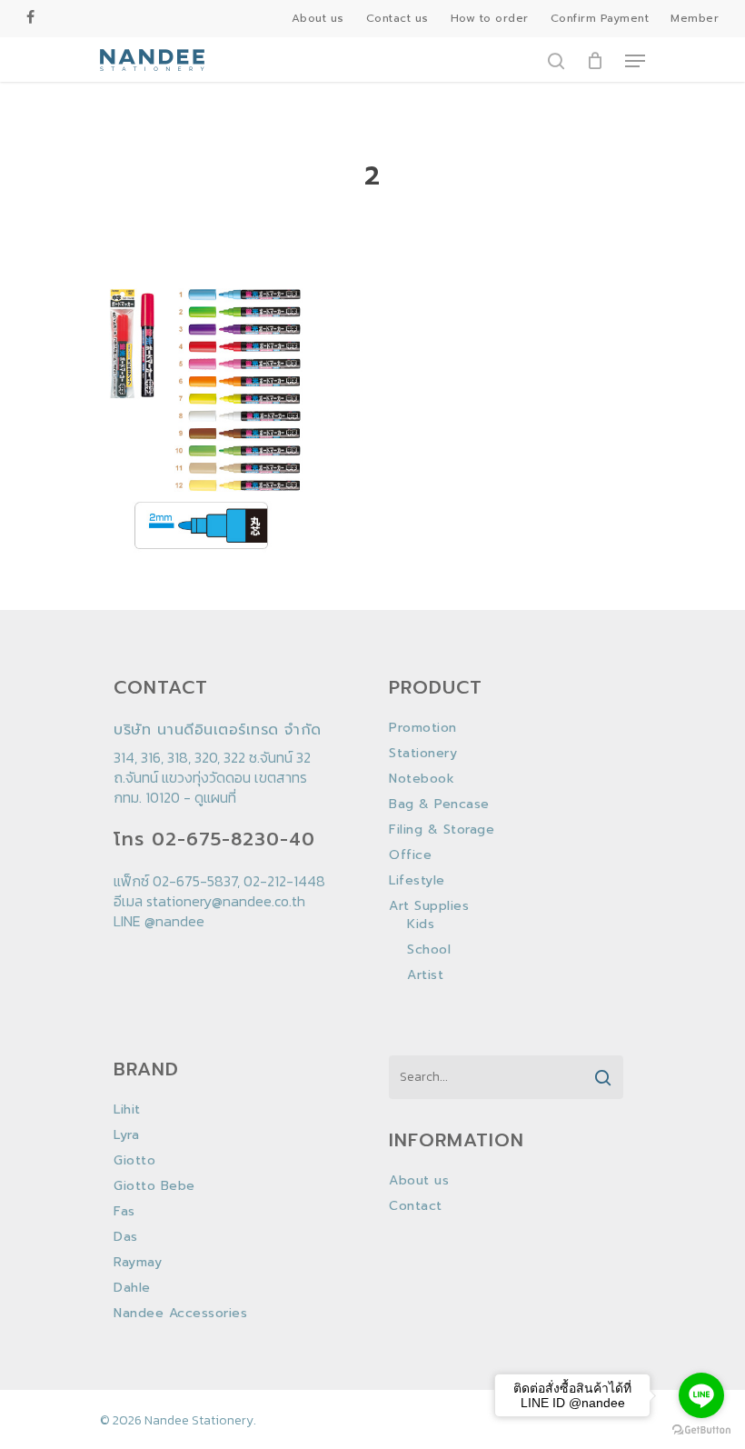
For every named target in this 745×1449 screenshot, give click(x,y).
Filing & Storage (441, 830)
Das (126, 1237)
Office (410, 855)
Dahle (132, 1288)
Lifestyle (417, 881)
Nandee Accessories (180, 1313)
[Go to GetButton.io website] (701, 1430)
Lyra (126, 1135)
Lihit (127, 1110)
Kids (420, 924)
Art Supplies (429, 906)
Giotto (134, 1161)
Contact (415, 1206)
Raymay (138, 1263)
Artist (425, 975)
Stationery (423, 753)
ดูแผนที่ (215, 797)
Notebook (421, 779)
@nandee (174, 921)
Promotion (423, 728)
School (429, 950)
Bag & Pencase (439, 804)
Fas (124, 1212)
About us (419, 1181)
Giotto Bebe (154, 1186)
